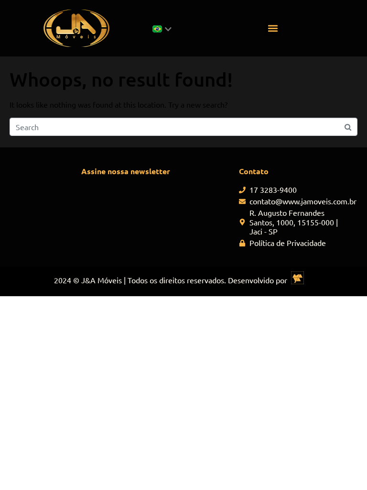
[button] (273, 28)
